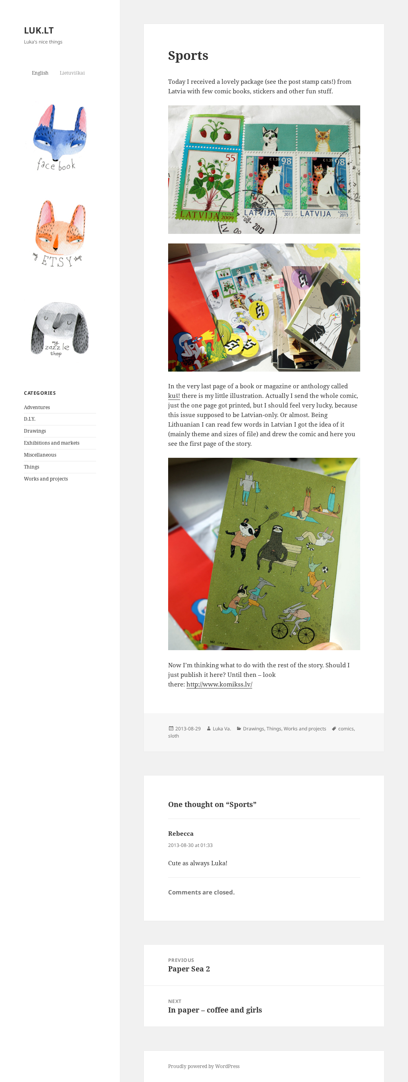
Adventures (37, 407)
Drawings (35, 430)
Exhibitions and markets (51, 442)
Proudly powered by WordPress (203, 1066)
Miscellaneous (40, 454)
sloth (173, 735)
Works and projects (46, 478)
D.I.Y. (29, 418)
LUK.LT (39, 30)
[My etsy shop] (60, 233)
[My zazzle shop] (60, 329)
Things (31, 466)
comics (346, 728)
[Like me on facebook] (60, 137)
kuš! (174, 396)
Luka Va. (222, 728)
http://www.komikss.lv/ (219, 684)
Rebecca (181, 833)
